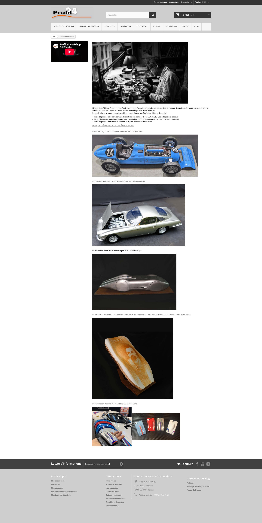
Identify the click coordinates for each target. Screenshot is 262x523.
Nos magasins (112, 488)
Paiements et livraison (115, 499)
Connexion (173, 2)
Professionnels (112, 506)
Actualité (190, 483)
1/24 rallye (109, 26)
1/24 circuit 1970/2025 (89, 26)
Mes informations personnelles (64, 491)
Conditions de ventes (115, 502)
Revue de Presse (194, 490)
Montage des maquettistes (198, 486)
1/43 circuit (125, 26)
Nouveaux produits (114, 484)
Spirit (185, 26)
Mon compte (58, 476)
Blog (196, 26)
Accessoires (171, 26)
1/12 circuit (142, 26)
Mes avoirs (55, 484)
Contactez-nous (160, 2)
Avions (156, 26)
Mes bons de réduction (61, 495)
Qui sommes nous (113, 495)
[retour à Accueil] (54, 36)
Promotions (111, 481)
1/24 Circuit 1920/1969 (64, 26)
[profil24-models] (76, 13)
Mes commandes (58, 481)
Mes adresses (57, 488)
